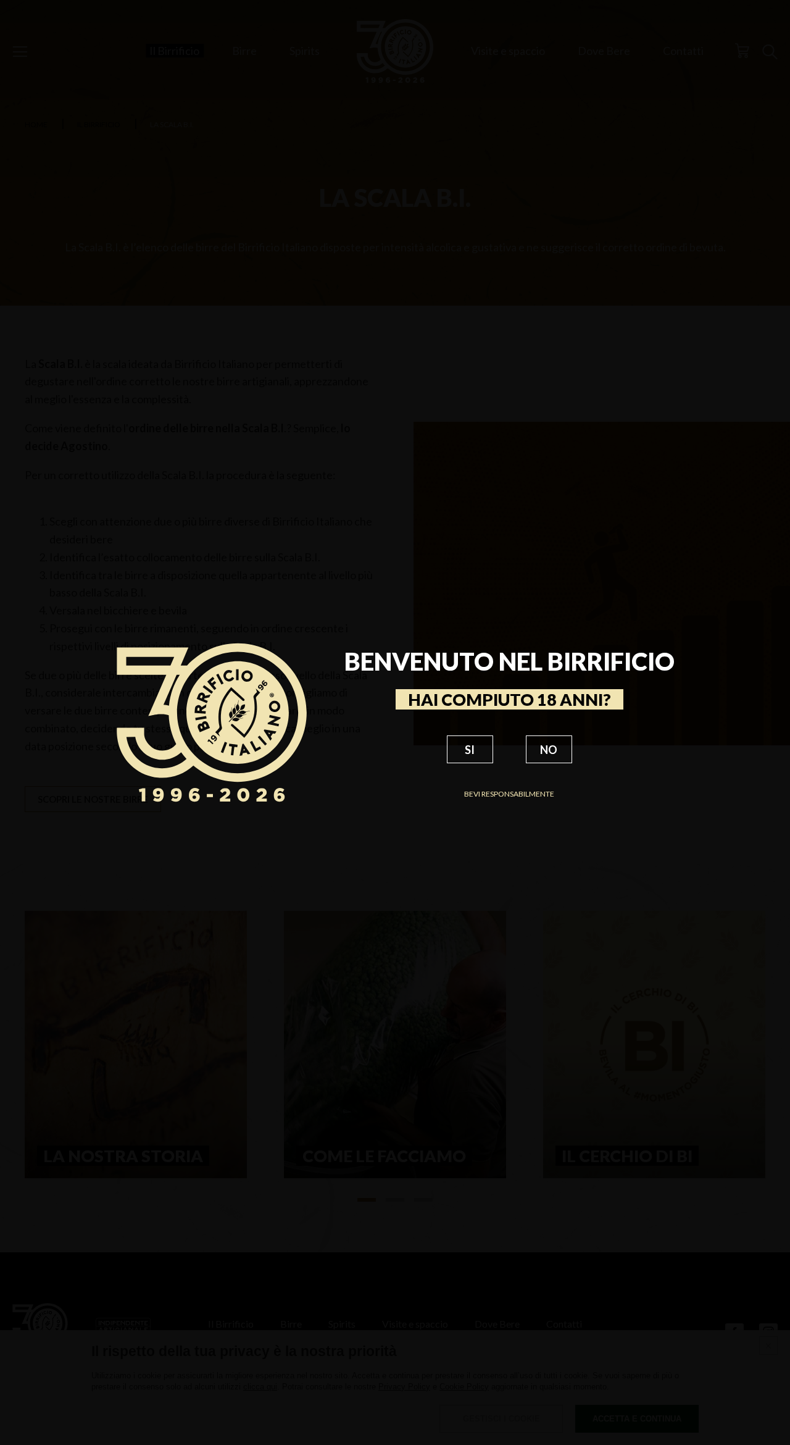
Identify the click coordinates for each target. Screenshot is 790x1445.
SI (470, 749)
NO (548, 749)
